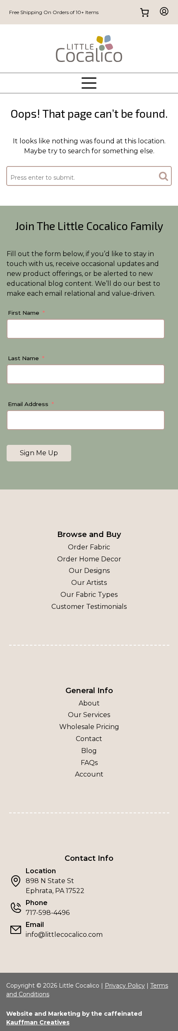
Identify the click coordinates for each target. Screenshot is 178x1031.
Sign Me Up (39, 453)
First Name (23, 312)
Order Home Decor (89, 559)
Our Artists (89, 583)
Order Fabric (89, 547)
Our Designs (89, 571)
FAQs (89, 763)
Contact (89, 739)
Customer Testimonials (89, 607)
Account (89, 774)
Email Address (28, 404)
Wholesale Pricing (89, 727)
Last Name (23, 358)
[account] (161, 12)
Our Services (89, 715)
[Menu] (89, 83)
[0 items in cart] (144, 12)
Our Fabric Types (89, 595)
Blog (89, 751)
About (89, 703)
